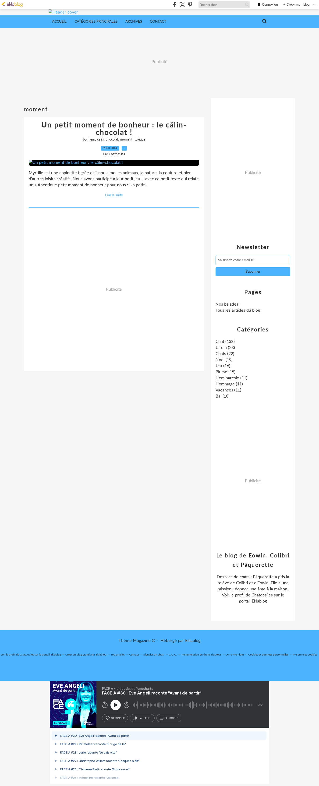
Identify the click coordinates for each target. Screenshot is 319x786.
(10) (223, 396)
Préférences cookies (305, 654)
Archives (133, 21)
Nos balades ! (228, 304)
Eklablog (192, 641)
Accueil (59, 21)
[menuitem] (59, 21)
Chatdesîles (262, 595)
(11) (231, 378)
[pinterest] (190, 4)
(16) (223, 366)
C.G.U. (173, 654)
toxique (140, 139)
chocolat (112, 139)
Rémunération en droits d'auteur (201, 654)
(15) (225, 372)
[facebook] (174, 4)
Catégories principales (95, 21)
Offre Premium (235, 654)
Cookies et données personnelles (268, 654)
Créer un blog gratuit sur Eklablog (85, 654)
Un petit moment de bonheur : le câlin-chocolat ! (114, 128)
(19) (224, 360)
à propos (172, 718)
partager (145, 718)
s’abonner (118, 718)
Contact (158, 21)
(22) (225, 354)
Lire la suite (114, 195)
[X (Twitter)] (182, 4)
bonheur (89, 139)
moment (126, 139)
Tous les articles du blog (238, 310)
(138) (225, 342)
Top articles (118, 654)
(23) (225, 348)
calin (100, 139)
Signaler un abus (153, 654)
